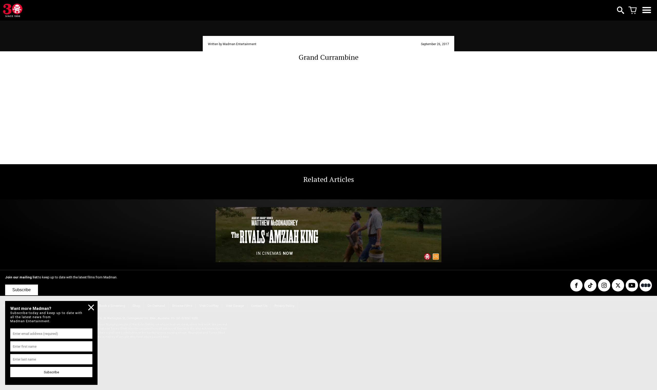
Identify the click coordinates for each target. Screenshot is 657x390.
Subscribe (21, 290)
